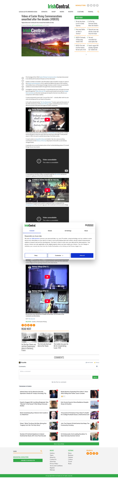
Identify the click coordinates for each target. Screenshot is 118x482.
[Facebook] (88, 5)
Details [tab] (50, 230)
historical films (51, 132)
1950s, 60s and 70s (40, 91)
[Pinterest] (97, 5)
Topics (51, 455)
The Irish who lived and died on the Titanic (44, 345)
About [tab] (86, 230)
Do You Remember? (46, 102)
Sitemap (52, 470)
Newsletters (81, 5)
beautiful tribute (40, 139)
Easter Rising (44, 103)
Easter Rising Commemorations (48, 77)
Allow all (82, 255)
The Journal (31, 318)
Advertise (53, 461)
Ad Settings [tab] (68, 230)
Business (70, 455)
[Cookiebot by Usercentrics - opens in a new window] (86, 225)
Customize (58, 255)
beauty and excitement (34, 83)
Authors (52, 453)
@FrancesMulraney (37, 25)
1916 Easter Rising (41, 321)
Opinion (70, 457)
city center (57, 174)
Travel (70, 461)
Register (52, 468)
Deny (36, 255)
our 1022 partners (34, 238)
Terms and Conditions (56, 466)
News (70, 453)
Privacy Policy (54, 463)
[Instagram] (94, 5)
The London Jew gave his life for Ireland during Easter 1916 (61, 346)
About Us (52, 457)
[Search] (98, 12)
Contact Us (53, 459)
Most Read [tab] (79, 17)
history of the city (41, 140)
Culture (70, 459)
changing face (29, 205)
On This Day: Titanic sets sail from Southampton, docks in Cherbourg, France (29, 347)
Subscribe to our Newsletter (28, 460)
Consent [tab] (32, 230)
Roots (70, 463)
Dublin (34, 321)
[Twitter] (91, 5)
